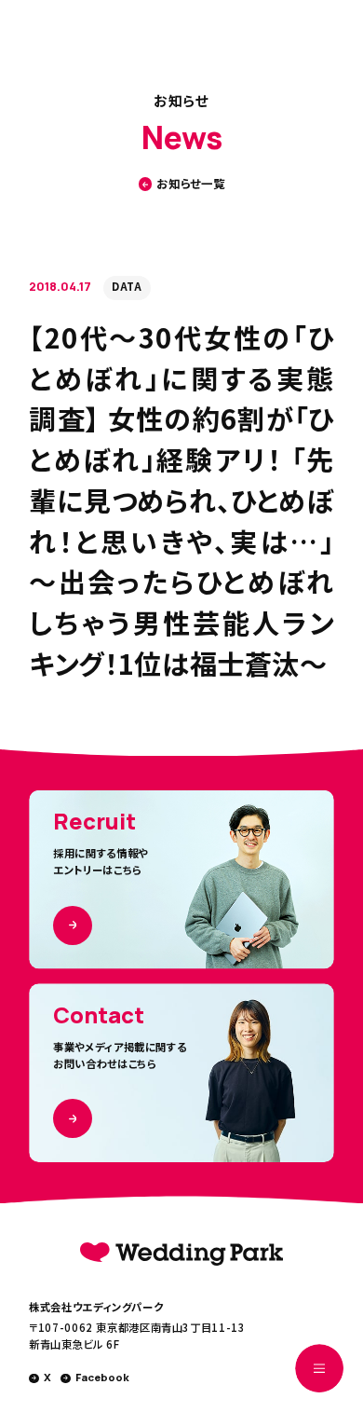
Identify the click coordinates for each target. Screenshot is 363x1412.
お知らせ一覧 (190, 184)
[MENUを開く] (319, 1368)
